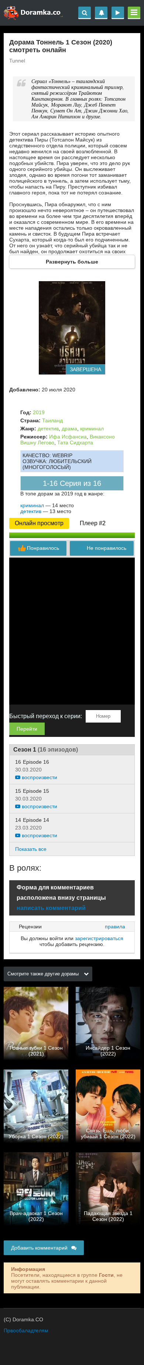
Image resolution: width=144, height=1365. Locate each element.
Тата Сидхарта (75, 442)
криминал (92, 428)
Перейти (27, 729)
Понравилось (43, 548)
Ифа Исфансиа (68, 437)
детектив (48, 428)
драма (69, 428)
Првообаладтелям (26, 1330)
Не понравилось (106, 548)
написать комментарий (51, 908)
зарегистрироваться (99, 938)
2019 (39, 412)
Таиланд (52, 420)
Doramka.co (33, 13)
